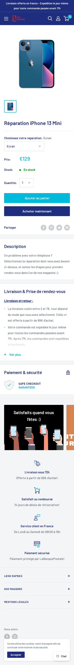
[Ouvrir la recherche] (50, 18)
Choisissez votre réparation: (27, 138)
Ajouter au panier (37, 198)
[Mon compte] (58, 18)
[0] (66, 18)
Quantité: (10, 183)
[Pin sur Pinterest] (51, 227)
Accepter (15, 654)
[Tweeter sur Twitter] (59, 227)
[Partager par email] (67, 227)
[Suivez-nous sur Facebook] (7, 637)
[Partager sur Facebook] (43, 227)
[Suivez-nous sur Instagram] (15, 637)
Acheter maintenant (37, 211)
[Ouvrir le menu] (6, 18)
